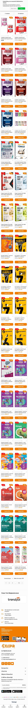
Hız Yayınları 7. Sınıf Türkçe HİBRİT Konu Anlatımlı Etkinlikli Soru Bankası (20, 256)
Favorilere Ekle (12, 36)
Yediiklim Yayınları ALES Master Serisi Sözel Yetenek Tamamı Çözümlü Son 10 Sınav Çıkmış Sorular (7, 131)
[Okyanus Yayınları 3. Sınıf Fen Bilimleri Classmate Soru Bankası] (7, 462)
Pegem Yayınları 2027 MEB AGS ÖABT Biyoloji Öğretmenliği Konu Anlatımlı (20, 194)
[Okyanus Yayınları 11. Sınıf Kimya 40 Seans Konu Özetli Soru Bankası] (21, 430)
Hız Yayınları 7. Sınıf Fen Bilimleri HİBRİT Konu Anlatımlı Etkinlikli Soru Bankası (6, 287)
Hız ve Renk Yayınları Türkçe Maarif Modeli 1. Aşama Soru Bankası (21, 163)
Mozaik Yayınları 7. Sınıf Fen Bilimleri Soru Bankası (7, 256)
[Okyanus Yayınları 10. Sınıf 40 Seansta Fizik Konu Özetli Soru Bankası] (21, 493)
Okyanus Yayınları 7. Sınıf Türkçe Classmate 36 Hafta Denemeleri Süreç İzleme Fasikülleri (6, 443)
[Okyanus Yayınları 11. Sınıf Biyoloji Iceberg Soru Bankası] (7, 524)
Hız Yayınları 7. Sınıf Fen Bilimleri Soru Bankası (19, 318)
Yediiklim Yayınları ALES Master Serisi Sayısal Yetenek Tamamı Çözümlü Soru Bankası (21, 69)
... (15, 583)
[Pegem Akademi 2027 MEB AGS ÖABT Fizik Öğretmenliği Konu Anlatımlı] (7, 212)
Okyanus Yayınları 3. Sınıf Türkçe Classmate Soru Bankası (20, 474)
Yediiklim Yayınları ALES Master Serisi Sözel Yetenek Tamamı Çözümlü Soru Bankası (20, 38)
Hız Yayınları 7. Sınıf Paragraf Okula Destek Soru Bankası (20, 287)
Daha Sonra (13, 8)
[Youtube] (12, 663)
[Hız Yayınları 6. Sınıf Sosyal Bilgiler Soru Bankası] (7, 337)
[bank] (14, 697)
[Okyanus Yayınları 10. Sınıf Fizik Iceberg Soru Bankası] (7, 555)
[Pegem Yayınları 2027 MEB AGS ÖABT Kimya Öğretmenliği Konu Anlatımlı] (21, 212)
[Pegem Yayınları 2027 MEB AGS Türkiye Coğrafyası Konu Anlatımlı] (7, 181)
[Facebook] (2, 663)
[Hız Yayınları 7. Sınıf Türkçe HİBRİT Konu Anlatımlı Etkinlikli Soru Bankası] (21, 243)
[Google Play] (6, 691)
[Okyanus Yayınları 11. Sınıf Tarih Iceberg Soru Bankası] (21, 524)
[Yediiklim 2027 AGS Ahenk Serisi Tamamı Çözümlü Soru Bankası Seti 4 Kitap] (21, 555)
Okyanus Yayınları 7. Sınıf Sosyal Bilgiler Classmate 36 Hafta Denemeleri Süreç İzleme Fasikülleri (7, 412)
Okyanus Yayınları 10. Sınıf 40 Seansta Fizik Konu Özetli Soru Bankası (21, 505)
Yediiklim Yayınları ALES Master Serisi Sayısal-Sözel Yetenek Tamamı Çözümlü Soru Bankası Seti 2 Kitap (6, 38)
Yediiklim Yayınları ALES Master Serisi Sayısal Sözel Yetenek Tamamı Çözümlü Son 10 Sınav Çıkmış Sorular (7, 69)
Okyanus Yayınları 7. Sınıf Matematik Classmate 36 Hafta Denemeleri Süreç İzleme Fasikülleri (20, 381)
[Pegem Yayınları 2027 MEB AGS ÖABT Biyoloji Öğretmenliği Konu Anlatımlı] (21, 181)
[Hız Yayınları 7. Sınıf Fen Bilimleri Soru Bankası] (21, 306)
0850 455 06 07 (6, 657)
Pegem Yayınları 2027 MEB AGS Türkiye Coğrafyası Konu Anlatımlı (7, 194)
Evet (21, 8)
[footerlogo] (8, 646)
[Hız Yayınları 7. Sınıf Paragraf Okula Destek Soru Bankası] (21, 275)
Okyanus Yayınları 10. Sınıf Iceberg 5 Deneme (6, 505)
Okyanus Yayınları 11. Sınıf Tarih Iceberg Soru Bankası (20, 536)
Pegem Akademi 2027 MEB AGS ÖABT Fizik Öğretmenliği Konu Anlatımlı (7, 225)
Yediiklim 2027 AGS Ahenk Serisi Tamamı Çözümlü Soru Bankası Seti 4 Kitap (21, 568)
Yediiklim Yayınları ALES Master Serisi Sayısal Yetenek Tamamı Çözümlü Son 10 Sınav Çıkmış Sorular (21, 100)
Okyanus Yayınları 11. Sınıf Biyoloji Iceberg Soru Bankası (7, 536)
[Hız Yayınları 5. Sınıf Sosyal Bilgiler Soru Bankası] (21, 337)
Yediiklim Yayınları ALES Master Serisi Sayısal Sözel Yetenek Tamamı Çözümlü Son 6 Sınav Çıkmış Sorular (6, 100)
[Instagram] (9, 663)
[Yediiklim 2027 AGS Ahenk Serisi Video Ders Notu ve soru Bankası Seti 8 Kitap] (21, 119)
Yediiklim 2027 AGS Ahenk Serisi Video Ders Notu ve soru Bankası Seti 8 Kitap (20, 131)
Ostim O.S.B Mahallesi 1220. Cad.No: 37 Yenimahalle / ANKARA (8, 654)
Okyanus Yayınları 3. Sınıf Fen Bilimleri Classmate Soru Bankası (7, 474)
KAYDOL (24, 685)
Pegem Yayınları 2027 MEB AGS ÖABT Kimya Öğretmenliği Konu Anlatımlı (20, 225)
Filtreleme (21, 13)
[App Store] (17, 691)
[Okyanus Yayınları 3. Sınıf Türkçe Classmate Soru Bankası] (21, 462)
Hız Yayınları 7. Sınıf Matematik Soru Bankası (6, 318)
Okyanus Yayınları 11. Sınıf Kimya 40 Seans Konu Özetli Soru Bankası (20, 443)
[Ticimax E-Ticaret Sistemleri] (14, 702)
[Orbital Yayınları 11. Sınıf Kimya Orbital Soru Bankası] (7, 368)
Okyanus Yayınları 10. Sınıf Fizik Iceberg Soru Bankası (6, 568)
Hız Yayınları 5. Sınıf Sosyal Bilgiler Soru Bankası (20, 350)
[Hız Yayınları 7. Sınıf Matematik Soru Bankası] (7, 306)
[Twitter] (6, 663)
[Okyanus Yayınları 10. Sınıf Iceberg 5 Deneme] (7, 493)
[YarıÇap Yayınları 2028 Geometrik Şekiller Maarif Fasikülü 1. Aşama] (7, 150)
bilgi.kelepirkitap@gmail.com (9, 659)
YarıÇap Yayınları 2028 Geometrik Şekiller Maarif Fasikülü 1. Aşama (6, 163)
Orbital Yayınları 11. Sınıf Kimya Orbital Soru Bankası (6, 381)
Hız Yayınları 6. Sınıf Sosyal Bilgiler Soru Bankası (6, 350)
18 (18, 583)
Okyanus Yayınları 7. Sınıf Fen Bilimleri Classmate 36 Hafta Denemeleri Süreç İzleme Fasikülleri (21, 412)
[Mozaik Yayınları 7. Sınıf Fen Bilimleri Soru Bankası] (7, 243)
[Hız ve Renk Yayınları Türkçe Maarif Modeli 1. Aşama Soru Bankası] (21, 150)
